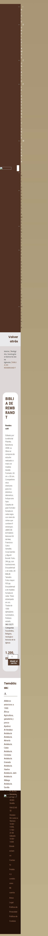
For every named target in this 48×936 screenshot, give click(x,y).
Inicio (6, 351)
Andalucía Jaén (10, 773)
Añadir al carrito (13, 662)
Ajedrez (7, 726)
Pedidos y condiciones (21, 277)
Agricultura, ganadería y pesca (8, 719)
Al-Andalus (8, 730)
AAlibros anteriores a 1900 (9, 704)
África (6, 712)
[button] (18, 168)
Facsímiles (9, 631)
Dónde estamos (11, 851)
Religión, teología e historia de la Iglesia (10, 357)
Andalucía (8, 733)
